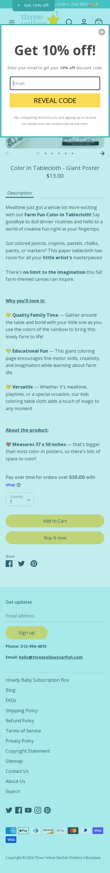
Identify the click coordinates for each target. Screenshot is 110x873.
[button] (101, 32)
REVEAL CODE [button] (55, 100)
